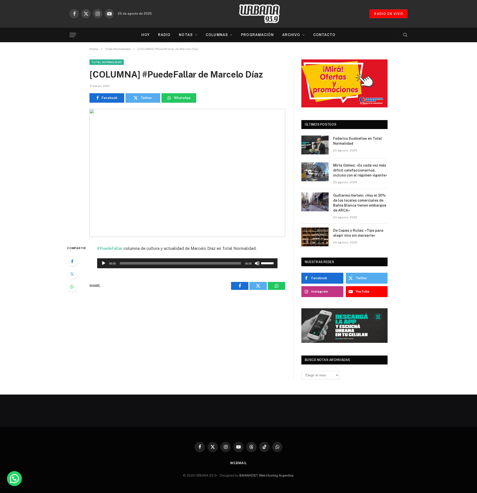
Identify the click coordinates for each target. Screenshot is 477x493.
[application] (187, 263)
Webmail (238, 463)
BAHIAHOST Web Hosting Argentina (266, 475)
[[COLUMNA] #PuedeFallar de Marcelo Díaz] (187, 173)
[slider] (268, 262)
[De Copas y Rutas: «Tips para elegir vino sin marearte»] (315, 236)
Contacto (324, 35)
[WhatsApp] (72, 287)
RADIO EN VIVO (388, 14)
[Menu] (73, 35)
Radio (164, 35)
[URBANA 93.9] (264, 13)
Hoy (145, 35)
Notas (186, 35)
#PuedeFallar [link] (109, 248)
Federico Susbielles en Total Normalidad (357, 140)
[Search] (404, 35)
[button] (14, 478)
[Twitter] (72, 274)
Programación (257, 35)
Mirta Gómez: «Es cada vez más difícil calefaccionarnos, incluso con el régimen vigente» (360, 170)
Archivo (291, 35)
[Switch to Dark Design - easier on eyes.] (397, 35)
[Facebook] (72, 261)
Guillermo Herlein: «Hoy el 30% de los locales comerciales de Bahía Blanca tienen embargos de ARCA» (359, 202)
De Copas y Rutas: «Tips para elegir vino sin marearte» (358, 232)
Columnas (217, 35)
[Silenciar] (257, 263)
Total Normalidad (106, 62)
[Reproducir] (103, 263)
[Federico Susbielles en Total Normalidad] (315, 144)
